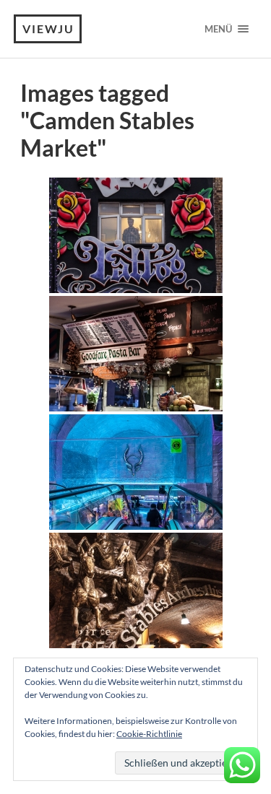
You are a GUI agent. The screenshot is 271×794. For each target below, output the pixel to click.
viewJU (48, 28)
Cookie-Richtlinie (149, 733)
